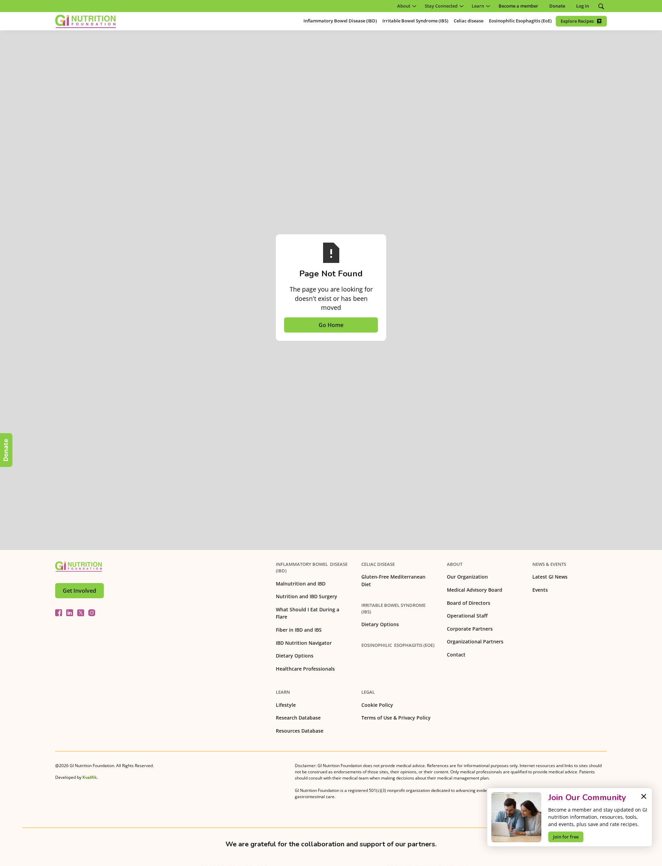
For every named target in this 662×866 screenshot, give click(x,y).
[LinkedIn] (69, 612)
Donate (5, 450)
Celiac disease (378, 564)
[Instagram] (91, 612)
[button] (405, 6)
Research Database (298, 717)
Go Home (331, 325)
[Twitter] (80, 612)
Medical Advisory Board (474, 590)
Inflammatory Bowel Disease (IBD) (312, 567)
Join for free (566, 837)
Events (540, 590)
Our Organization (467, 576)
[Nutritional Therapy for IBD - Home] (85, 21)
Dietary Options (294, 655)
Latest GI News (550, 576)
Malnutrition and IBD (300, 583)
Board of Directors (468, 603)
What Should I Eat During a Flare (307, 613)
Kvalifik (89, 777)
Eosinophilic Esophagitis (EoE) (397, 645)
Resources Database (299, 730)
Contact (456, 654)
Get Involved (79, 590)
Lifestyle (286, 705)
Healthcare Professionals (305, 668)
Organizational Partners (475, 641)
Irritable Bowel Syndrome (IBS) (393, 608)
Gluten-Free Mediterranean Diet (393, 580)
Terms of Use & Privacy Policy (396, 717)
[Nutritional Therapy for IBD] (78, 566)
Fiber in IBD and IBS (299, 629)
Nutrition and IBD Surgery (306, 596)
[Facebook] (58, 612)
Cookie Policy (377, 705)
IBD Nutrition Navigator (304, 643)
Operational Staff (467, 615)
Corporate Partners (470, 628)
